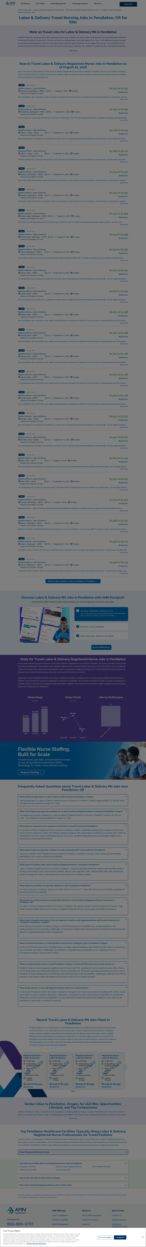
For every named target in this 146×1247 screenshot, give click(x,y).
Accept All (120, 1237)
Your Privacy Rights (104, 1237)
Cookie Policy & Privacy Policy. (36, 1243)
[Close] (143, 1237)
